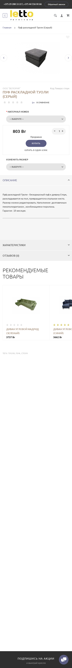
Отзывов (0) (11, 255)
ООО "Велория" (11, 88)
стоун (24, 353)
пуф (18, 353)
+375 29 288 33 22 (13, 4)
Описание (10, 180)
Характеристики (14, 245)
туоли (11, 353)
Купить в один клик (36, 150)
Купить (36, 143)
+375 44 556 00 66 (33, 4)
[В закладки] (68, 37)
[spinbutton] (59, 131)
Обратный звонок (56, 4)
